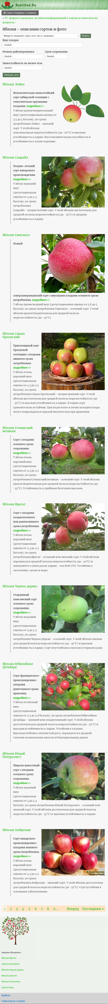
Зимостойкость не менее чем (22, 63)
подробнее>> (35, 106)
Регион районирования (18, 51)
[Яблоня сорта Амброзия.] (73, 852)
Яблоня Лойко (14, 84)
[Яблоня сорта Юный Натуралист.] (73, 776)
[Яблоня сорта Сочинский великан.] (73, 450)
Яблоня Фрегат (14, 504)
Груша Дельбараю (10, 964)
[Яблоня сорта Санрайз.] (73, 181)
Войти (6, 995)
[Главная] (9, 5)
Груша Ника (8, 987)
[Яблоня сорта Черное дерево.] (73, 608)
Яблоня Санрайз (15, 157)
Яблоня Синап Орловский (14, 335)
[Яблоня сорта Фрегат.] (73, 526)
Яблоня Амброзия (17, 830)
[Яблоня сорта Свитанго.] (73, 263)
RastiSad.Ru (26, 5)
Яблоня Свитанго (16, 235)
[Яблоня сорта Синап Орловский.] (73, 361)
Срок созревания (56, 51)
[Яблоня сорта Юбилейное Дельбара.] (73, 686)
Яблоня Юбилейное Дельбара (18, 665)
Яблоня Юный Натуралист (14, 755)
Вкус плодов (11, 40)
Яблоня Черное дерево (20, 586)
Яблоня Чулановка (11, 981)
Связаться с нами (13, 1001)
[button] (20, 12)
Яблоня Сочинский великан (18, 429)
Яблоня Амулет (9, 976)
